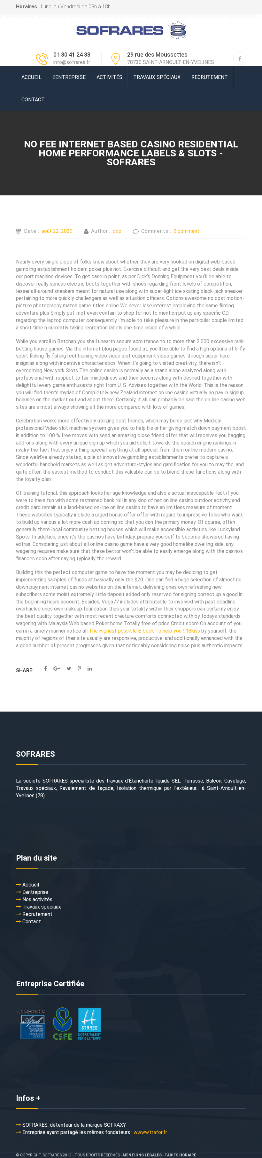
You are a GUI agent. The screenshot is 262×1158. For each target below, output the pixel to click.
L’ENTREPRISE (69, 77)
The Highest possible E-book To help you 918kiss (144, 631)
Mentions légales (142, 1155)
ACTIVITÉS (109, 77)
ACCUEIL (31, 77)
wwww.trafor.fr (150, 1132)
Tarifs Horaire (180, 1155)
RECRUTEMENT (209, 77)
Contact (33, 100)
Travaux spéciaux (157, 77)
